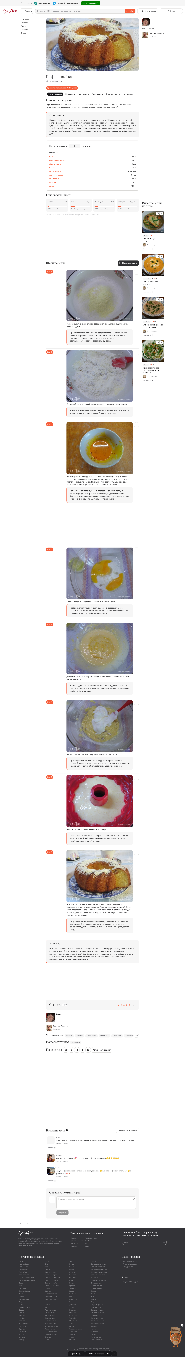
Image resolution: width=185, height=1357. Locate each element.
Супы (21, 1261)
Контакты (115, 1350)
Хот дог (21, 1334)
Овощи (21, 1310)
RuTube (88, 1244)
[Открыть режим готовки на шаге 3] (136, 424)
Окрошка (22, 1288)
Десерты (72, 1305)
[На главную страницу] (10, 11)
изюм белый (54, 179)
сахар (51, 186)
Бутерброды (23, 1324)
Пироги (72, 1267)
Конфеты (72, 1310)
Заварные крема (75, 1329)
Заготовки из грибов (99, 1272)
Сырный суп (23, 1269)
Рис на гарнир (96, 1286)
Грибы (21, 1313)
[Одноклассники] (71, 1050)
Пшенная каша (50, 1310)
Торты (71, 1307)
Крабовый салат (51, 1296)
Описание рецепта (55, 94)
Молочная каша (50, 1324)
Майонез (94, 1332)
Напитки (94, 1334)
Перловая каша (50, 1329)
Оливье (47, 1288)
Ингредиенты (70, 94)
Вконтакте (74, 1238)
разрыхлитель (55, 171)
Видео (23, 33)
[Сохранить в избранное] (158, 213)
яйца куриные (55, 164)
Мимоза (48, 1302)
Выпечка (48, 1337)
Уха (20, 1286)
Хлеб (71, 1261)
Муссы (71, 1326)
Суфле (71, 1337)
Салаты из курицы (51, 1275)
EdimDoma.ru (36, 1238)
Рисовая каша (50, 1315)
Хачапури (72, 1288)
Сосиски (22, 1321)
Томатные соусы (97, 1318)
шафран (52, 182)
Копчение (94, 1278)
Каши (47, 1307)
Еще (136, 1036)
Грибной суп (23, 1267)
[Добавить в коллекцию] (161, 213)
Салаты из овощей (52, 1286)
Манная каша (50, 1313)
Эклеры (72, 1334)
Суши (47, 1264)
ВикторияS (59, 1155)
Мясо (21, 1294)
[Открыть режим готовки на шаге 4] (136, 550)
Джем (93, 1294)
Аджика (94, 1326)
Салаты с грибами (51, 1280)
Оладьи (72, 1280)
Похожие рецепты (113, 94)
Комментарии (128, 94)
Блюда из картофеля (98, 1280)
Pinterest (74, 1246)
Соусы (93, 1299)
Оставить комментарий (127, 1131)
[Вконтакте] (65, 1050)
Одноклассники (77, 1241)
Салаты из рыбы (51, 1283)
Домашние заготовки (99, 1264)
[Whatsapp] (82, 1050)
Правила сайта (71, 1350)
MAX (87, 1246)
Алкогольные (96, 1337)
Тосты (47, 1261)
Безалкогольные (97, 1340)
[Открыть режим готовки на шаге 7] (136, 777)
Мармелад (73, 1321)
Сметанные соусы (97, 1321)
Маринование (96, 1288)
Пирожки (72, 1275)
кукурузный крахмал (57, 160)
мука (51, 157)
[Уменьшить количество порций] (71, 146)
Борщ (21, 1283)
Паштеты (22, 1326)
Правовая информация (104, 1350)
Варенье (94, 1291)
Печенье (72, 1272)
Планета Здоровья (44, 3)
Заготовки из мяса (98, 1267)
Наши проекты (131, 1256)
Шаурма (22, 1337)
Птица (21, 1296)
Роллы (47, 1267)
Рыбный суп (23, 1272)
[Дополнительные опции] (114, 1353)
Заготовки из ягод (98, 1275)
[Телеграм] (76, 1050)
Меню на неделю (90, 3)
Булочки (72, 1296)
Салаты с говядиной (52, 1278)
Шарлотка (73, 1299)
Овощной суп (24, 1275)
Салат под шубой (51, 1299)
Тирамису (73, 1332)
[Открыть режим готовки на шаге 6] (136, 702)
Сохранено (25, 19)
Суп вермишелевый (26, 1278)
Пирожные (73, 1315)
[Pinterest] (88, 1050)
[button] (82, 1353)
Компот (94, 1296)
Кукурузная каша (51, 1326)
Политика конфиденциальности (86, 1350)
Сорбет (94, 1261)
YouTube (88, 1238)
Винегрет (48, 1291)
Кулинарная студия (130, 1261)
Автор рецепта (97, 94)
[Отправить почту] (164, 1242)
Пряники (72, 1302)
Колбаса (22, 1318)
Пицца (71, 1264)
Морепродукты (24, 1307)
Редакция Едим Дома (130, 1282)
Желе (71, 1324)
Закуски (22, 1315)
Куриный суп (24, 1264)
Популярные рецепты (31, 1256)
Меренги (72, 1340)
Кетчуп (93, 1329)
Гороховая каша (51, 1332)
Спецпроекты (128, 1267)
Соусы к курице (97, 1305)
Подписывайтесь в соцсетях (86, 1233)
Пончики (72, 1294)
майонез (52, 168)
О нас (125, 1277)
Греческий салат (51, 1294)
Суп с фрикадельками (27, 1280)
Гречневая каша (51, 1321)
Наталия (58, 1137)
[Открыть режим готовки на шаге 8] (136, 852)
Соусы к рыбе (96, 1307)
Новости (24, 30)
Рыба (21, 1305)
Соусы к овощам (97, 1310)
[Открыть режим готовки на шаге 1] (136, 272)
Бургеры (22, 1329)
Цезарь (47, 1305)
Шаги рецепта (84, 94)
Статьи (23, 26)
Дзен (96, 1238)
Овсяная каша (50, 1318)
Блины (71, 1269)
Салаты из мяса (50, 1272)
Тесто (47, 1340)
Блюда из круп (96, 1283)
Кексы (71, 1283)
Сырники (72, 1278)
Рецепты (24, 23)
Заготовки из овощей (99, 1269)
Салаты (47, 1269)
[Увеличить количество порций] (78, 146)
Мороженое (73, 1313)
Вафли (71, 1291)
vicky (57, 1168)
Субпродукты (24, 1299)
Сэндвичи (22, 1332)
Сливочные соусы (97, 1313)
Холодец (22, 1340)
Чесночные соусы (97, 1324)
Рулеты (72, 1286)
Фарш (21, 1302)
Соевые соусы (96, 1315)
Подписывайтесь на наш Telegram (68, 3)
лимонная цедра (56, 175)
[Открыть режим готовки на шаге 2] (136, 352)
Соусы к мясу (96, 1302)
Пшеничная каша (51, 1334)
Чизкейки (73, 1318)
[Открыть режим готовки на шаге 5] (136, 625)
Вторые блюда (24, 1291)
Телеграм (74, 1244)
